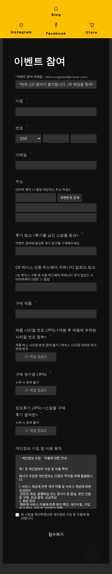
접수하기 (56, 534)
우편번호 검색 (69, 198)
